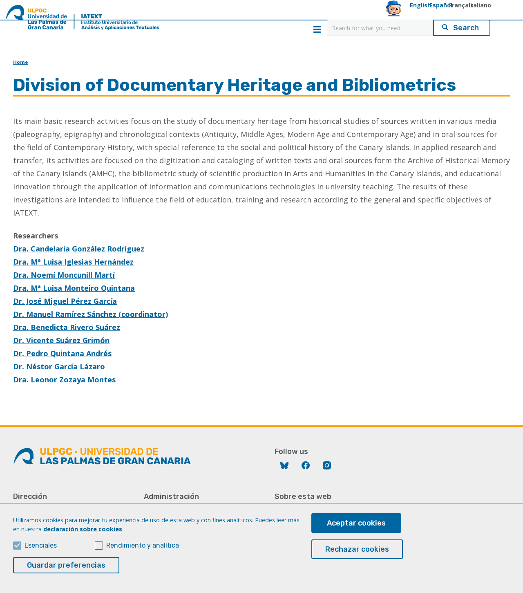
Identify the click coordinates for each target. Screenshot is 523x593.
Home (20, 62)
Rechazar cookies (357, 549)
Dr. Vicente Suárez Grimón (61, 340)
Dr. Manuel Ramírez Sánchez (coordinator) (90, 314)
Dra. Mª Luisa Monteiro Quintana (74, 288)
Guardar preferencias (66, 565)
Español (440, 5)
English (420, 5)
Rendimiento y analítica (142, 545)
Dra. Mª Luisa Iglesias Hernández (73, 262)
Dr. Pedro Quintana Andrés (62, 353)
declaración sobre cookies (82, 529)
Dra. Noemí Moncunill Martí (64, 275)
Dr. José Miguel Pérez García (65, 301)
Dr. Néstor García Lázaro (59, 366)
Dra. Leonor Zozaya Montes (64, 379)
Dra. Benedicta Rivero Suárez (66, 327)
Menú (317, 29)
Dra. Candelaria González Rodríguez (78, 249)
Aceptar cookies (356, 523)
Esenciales (41, 545)
